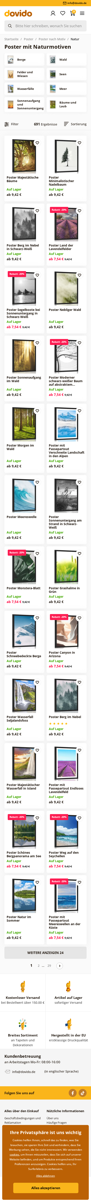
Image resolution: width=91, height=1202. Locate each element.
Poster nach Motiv (52, 39)
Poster (28, 39)
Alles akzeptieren (45, 1188)
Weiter (59, 966)
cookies (14, 1154)
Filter (15, 124)
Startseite (11, 39)
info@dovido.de (23, 1072)
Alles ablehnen (45, 1176)
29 (49, 965)
